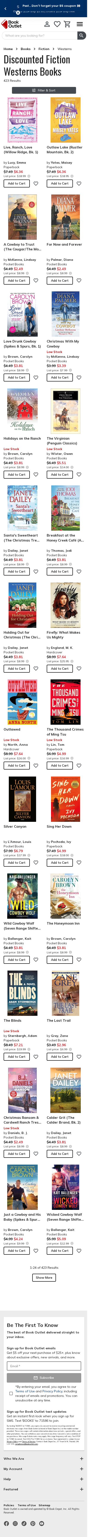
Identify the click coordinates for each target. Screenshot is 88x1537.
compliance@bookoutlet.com (26, 1444)
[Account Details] (47, 24)
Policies (9, 1505)
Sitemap (44, 1505)
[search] (81, 35)
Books (25, 49)
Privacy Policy (12, 1441)
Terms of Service (28, 1441)
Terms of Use (27, 1505)
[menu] (79, 24)
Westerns (65, 49)
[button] (51, 5)
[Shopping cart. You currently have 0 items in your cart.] (67, 24)
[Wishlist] (57, 24)
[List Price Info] (29, 176)
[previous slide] (5, 8)
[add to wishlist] (35, 183)
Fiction (44, 49)
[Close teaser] (18, 12)
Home (8, 49)
